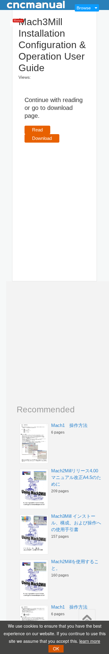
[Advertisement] (54, 203)
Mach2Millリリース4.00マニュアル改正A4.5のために (76, 477)
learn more (89, 641)
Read (37, 129)
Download (42, 138)
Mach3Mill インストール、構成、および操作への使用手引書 (76, 523)
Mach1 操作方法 (69, 425)
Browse (84, 7)
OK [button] (56, 649)
